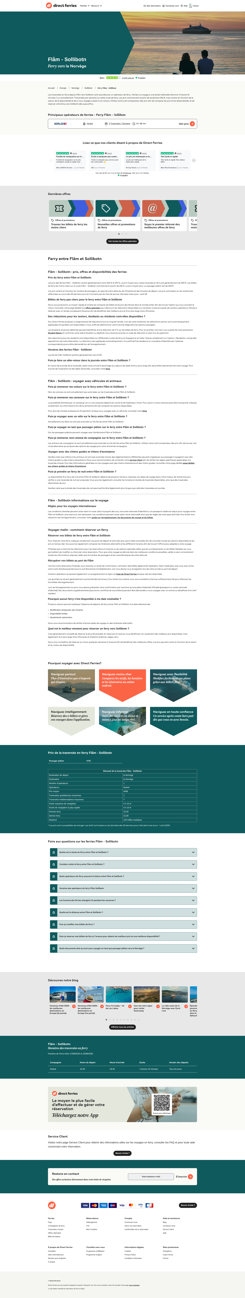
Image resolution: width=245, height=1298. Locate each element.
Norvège (75, 88)
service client (136, 460)
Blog (164, 1222)
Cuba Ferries (168, 1255)
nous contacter (134, 1285)
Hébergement (91, 1222)
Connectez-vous (131, 1222)
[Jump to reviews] (122, 77)
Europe (63, 88)
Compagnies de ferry (56, 1226)
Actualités (52, 1251)
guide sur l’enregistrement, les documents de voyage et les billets (122, 518)
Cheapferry (167, 1251)
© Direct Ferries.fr (54, 1281)
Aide (164, 1233)
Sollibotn (88, 88)
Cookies (128, 1251)
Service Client (168, 1229)
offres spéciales (92, 308)
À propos (51, 1262)
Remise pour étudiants (57, 1258)
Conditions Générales (133, 1258)
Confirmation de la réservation (136, 1229)
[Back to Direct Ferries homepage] (61, 5)
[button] (123, 852)
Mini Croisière (91, 1229)
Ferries (165, 1258)
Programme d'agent (94, 1255)
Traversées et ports (55, 1229)
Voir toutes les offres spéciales (122, 241)
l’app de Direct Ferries (126, 574)
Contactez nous (169, 1226)
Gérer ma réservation (133, 1226)
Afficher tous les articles (122, 1027)
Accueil (51, 88)
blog (108, 369)
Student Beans (55, 333)
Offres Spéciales (54, 1233)
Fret (87, 1226)
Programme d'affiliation (95, 1251)
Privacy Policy (130, 1255)
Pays (50, 1222)
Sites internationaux (56, 1255)
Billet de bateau (54, 1236)
